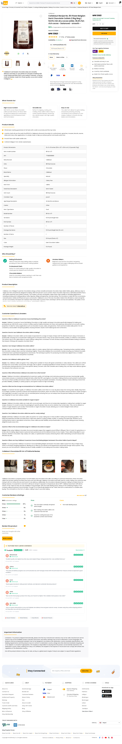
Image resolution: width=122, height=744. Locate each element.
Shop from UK (16, 733)
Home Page (5, 7)
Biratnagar (85, 700)
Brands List (25, 691)
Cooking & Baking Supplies (40, 7)
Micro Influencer (7, 711)
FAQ (23, 700)
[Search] (79, 3)
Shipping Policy (6, 708)
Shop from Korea (54, 733)
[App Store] (107, 692)
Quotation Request (8, 694)
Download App (26, 689)
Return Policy (26, 697)
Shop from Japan (27, 733)
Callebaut (51, 13)
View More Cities (87, 711)
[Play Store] (107, 696)
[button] (89, 3)
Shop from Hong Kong (41, 733)
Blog (23, 708)
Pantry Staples (28, 7)
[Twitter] (108, 738)
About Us (5, 689)
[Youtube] (105, 738)
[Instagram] (102, 738)
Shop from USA (6, 733)
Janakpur (85, 708)
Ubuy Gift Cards (27, 706)
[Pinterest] (111, 738)
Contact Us (5, 691)
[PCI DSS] (6, 724)
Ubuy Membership (7, 714)
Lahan (84, 703)
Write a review (7, 538)
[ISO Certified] (18, 725)
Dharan (84, 706)
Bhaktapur (85, 697)
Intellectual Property (8, 697)
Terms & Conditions (47, 737)
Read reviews (79, 550)
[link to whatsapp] (18, 54)
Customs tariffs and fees (9, 706)
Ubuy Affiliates (26, 711)
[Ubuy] (4, 3)
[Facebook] (100, 738)
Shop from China (65, 733)
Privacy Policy (59, 737)
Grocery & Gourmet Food (16, 7)
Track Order (5, 703)
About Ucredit (26, 703)
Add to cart (104, 28)
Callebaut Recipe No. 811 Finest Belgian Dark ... (89, 7)
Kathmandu (85, 689)
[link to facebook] (23, 54)
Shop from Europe (90, 733)
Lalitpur (84, 694)
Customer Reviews (27, 694)
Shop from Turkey (78, 733)
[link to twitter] (28, 54)
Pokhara (84, 691)
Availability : (52, 40)
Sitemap (4, 700)
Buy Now (62, 85)
